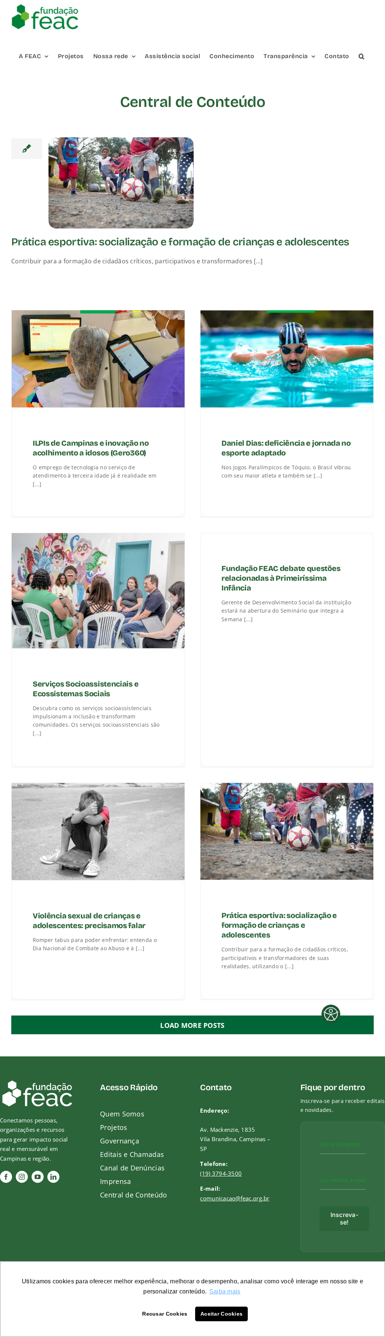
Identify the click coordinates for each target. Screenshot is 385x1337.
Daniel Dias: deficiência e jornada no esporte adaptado (286, 447)
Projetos (113, 1127)
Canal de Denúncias (132, 1167)
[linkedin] (53, 1177)
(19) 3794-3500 (221, 1173)
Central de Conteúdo (133, 1194)
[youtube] (38, 1177)
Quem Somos (122, 1113)
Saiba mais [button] (225, 1291)
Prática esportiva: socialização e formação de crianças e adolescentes (180, 242)
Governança (119, 1140)
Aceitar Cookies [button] (221, 1314)
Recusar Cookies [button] (164, 1314)
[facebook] (6, 1177)
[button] (362, 55)
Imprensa (115, 1181)
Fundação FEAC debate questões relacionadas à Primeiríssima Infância (280, 578)
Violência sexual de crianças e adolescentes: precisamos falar (89, 920)
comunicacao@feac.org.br (234, 1198)
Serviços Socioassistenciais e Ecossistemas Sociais (85, 688)
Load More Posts (192, 1024)
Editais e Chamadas (132, 1154)
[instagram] (22, 1177)
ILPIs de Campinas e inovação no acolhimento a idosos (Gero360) (91, 447)
